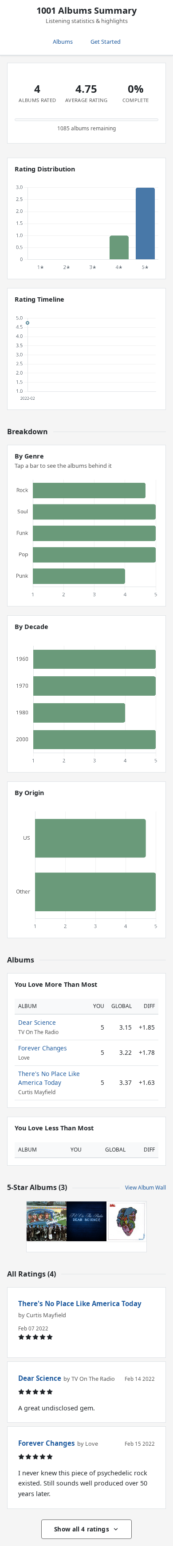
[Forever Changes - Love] (126, 1221)
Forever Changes (42, 1048)
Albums (63, 41)
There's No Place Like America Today (49, 1078)
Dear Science (37, 1022)
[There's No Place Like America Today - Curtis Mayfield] (47, 1221)
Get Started (105, 41)
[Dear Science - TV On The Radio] (86, 1221)
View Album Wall (145, 1187)
